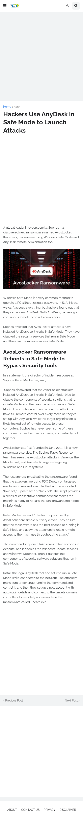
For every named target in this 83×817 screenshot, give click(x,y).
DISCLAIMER (67, 809)
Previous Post (14, 700)
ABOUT (12, 809)
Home (7, 106)
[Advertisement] (41, 56)
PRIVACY (49, 809)
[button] (5, 5)
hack (17, 106)
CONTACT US (30, 809)
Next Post (71, 700)
